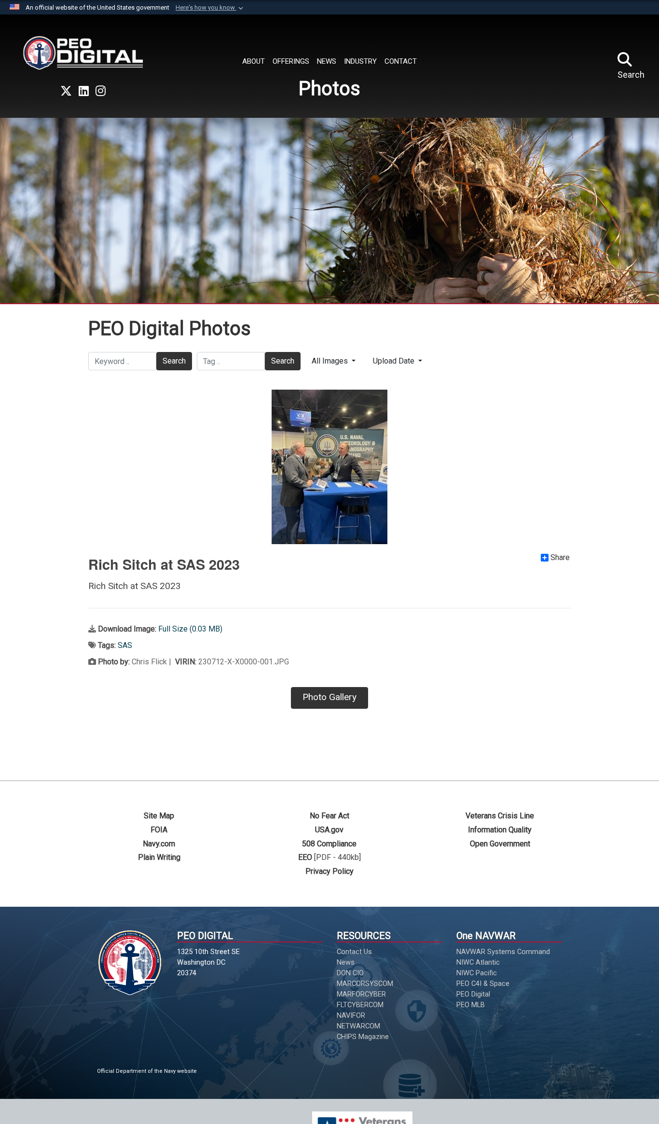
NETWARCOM (358, 1026)
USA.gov (329, 829)
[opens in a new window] (66, 91)
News (346, 962)
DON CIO (350, 973)
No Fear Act (329, 815)
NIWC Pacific (476, 973)
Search (174, 360)
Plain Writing (159, 857)
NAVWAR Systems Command (503, 951)
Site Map (159, 815)
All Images (331, 360)
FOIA (159, 829)
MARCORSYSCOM (365, 983)
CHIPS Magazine (363, 1036)
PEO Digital (473, 994)
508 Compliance (329, 843)
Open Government (500, 843)
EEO (305, 857)
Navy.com (159, 843)
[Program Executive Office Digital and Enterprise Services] (83, 53)
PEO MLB (470, 1004)
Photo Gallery (329, 696)
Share (560, 558)
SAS (125, 645)
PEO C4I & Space (482, 983)
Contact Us (354, 951)
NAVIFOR (351, 1015)
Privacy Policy (329, 871)
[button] (210, 8)
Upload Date (394, 360)
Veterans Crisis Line (500, 815)
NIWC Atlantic (478, 962)
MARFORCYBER (361, 994)
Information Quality (500, 829)
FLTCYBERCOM (360, 1004)
